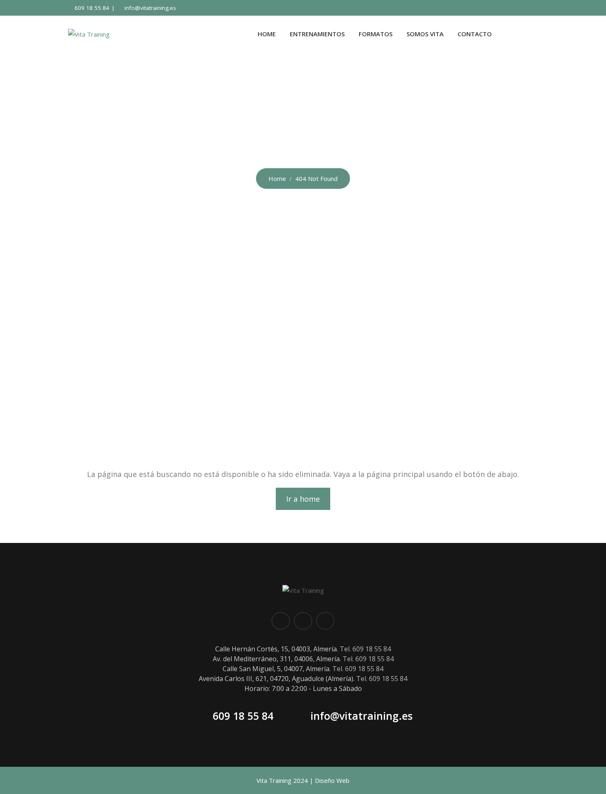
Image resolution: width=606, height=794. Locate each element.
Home (267, 34)
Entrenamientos (317, 34)
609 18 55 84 (92, 8)
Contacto (475, 34)
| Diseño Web (330, 780)
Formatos (375, 34)
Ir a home (303, 499)
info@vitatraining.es (150, 8)
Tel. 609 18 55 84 (365, 648)
